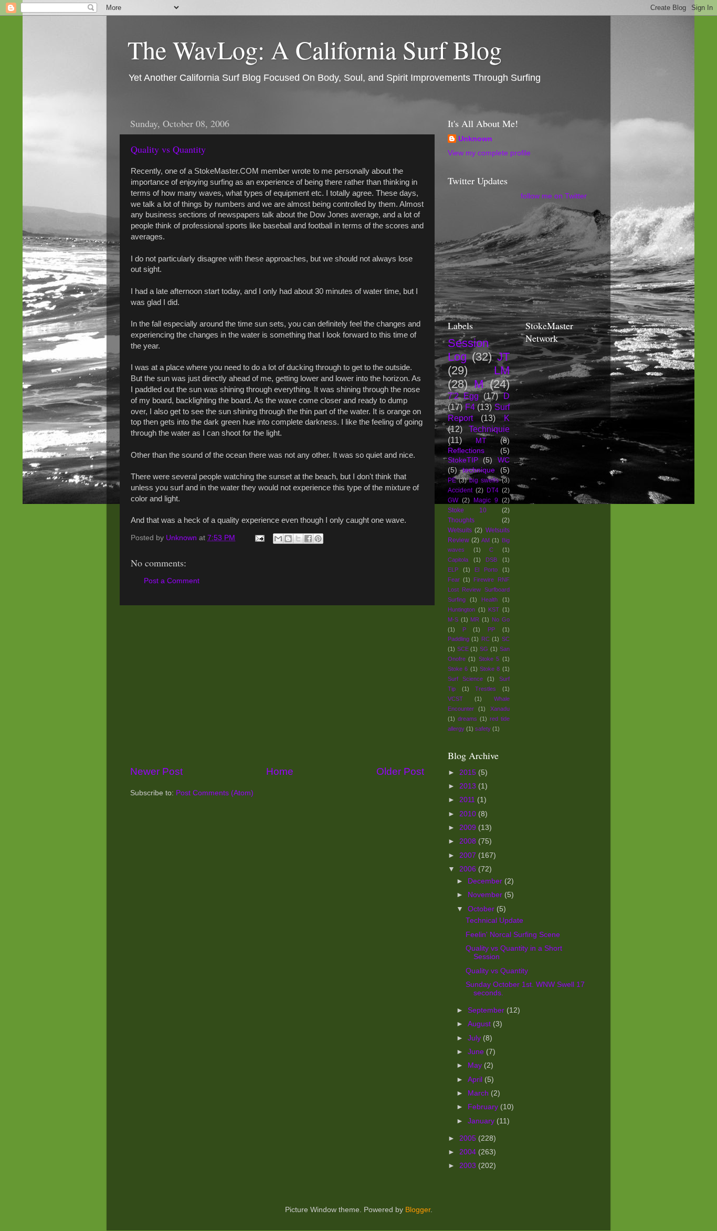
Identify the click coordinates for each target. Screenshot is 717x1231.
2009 (468, 828)
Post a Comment (171, 581)
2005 (468, 1138)
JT (503, 356)
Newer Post (156, 771)
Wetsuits (460, 530)
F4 (470, 407)
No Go (501, 619)
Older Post (400, 771)
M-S (453, 619)
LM (502, 370)
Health (489, 599)
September (487, 1010)
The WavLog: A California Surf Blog (315, 49)
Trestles (485, 689)
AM (485, 540)
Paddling (458, 639)
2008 (468, 841)
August (480, 1024)
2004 (468, 1152)
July (475, 1038)
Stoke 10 (467, 510)
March (479, 1093)
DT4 (493, 490)
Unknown (475, 139)
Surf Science (465, 679)
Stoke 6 (458, 669)
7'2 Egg (463, 396)
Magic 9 (485, 500)
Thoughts (461, 520)
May (476, 1065)
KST (493, 609)
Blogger (417, 1210)
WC (504, 460)
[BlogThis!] (288, 538)
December (486, 881)
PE (452, 480)
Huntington (461, 609)
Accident (460, 490)
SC (506, 639)
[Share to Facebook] (308, 538)
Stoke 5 (489, 659)
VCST (455, 699)
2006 (468, 869)
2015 (468, 772)
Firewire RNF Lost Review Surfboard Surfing (479, 589)
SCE (463, 649)
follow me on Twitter (554, 196)
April (476, 1079)
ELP (453, 569)
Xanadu (500, 709)
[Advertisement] (277, 685)
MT (481, 441)
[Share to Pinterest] (318, 538)
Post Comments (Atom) (215, 793)
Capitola (458, 559)
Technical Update (494, 920)
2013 (468, 786)
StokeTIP (463, 460)
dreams (467, 719)
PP (491, 629)
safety (483, 728)
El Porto (486, 569)
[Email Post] (259, 538)
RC (485, 639)
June (477, 1052)
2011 (468, 800)
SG (484, 649)
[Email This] (278, 538)
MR (474, 619)
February (484, 1107)
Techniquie (489, 429)
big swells (484, 480)
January (482, 1121)
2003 (468, 1166)
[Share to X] (298, 538)
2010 (468, 814)
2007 (468, 855)
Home (279, 771)
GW (453, 500)
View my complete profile (489, 153)
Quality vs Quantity (168, 149)
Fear (454, 579)
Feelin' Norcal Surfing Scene (513, 935)
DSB (491, 559)
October (482, 909)
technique (478, 470)
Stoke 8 (490, 669)
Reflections (466, 451)
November (486, 895)
